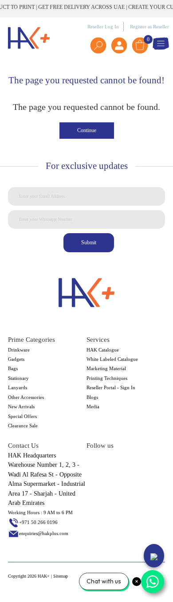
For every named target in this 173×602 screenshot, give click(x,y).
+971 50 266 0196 (38, 522)
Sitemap (60, 576)
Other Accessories (26, 397)
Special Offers (22, 416)
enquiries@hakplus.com (43, 533)
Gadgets (16, 359)
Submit (88, 242)
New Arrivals (21, 406)
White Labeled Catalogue (112, 359)
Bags (13, 368)
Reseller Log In (103, 26)
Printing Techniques (106, 378)
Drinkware (19, 349)
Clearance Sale (23, 425)
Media (92, 406)
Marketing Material (106, 368)
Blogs (92, 397)
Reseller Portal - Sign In (110, 387)
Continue (86, 130)
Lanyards (17, 387)
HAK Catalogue (102, 349)
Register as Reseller (149, 26)
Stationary (18, 378)
